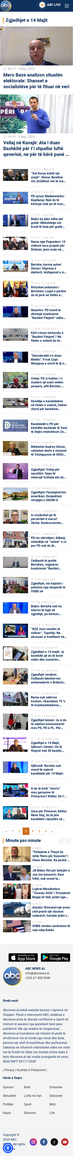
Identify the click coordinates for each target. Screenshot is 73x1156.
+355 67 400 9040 (37, 978)
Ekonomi (30, 1113)
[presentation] (62, 841)
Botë (27, 1087)
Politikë (8, 1104)
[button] (8, 1148)
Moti (52, 1104)
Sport (27, 1104)
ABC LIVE (54, 4)
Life (52, 1113)
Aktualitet (9, 1095)
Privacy (9, 1070)
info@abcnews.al (37, 973)
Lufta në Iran (33, 1095)
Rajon (7, 1113)
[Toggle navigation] (66, 6)
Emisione (55, 1087)
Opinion (8, 1087)
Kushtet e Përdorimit (31, 1070)
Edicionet (55, 1095)
